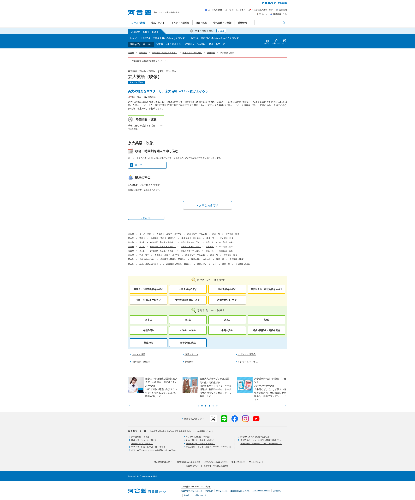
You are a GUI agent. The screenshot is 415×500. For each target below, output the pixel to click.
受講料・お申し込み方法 (168, 44)
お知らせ (188, 495)
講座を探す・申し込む (141, 44)
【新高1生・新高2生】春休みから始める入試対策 (213, 38)
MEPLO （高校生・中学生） (198, 437)
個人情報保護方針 (162, 462)
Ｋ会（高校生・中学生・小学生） (200, 440)
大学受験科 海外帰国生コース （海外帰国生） (261, 443)
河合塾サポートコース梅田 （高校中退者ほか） (261, 440)
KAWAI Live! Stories (261, 491)
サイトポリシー (238, 462)
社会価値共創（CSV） (240, 491)
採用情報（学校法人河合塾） (216, 466)
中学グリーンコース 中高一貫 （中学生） (149, 447)
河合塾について (193, 466)
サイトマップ (255, 462)
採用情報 (277, 491)
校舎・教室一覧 (217, 44)
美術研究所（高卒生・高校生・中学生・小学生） (207, 447)
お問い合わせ (200, 495)
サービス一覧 (221, 491)
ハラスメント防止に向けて (216, 462)
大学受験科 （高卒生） (141, 437)
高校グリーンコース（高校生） (145, 440)
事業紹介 (209, 491)
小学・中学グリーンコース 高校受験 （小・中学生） (154, 450)
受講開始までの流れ (195, 44)
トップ (133, 38)
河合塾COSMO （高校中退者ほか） (256, 437)
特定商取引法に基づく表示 (188, 462)
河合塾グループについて (191, 491)
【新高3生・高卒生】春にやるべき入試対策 (162, 38)
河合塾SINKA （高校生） (142, 443)
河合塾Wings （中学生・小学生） (200, 443)
